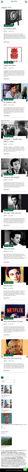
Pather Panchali (24, 457)
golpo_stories (7, 452)
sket (25, 462)
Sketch (3, 463)
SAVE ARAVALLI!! (5, 446)
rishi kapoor (23, 459)
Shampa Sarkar (11, 462)
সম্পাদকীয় (13, 466)
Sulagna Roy (19, 463)
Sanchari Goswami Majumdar (11, 461)
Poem (3, 458)
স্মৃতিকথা (18, 466)
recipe (14, 460)
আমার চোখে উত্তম (9, 249)
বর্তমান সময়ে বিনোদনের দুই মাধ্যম (13, 321)
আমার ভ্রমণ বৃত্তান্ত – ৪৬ (6, 396)
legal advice (9, 455)
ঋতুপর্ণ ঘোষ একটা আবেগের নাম (12, 358)
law (6, 455)
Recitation (18, 459)
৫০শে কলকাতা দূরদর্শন (10, 29)
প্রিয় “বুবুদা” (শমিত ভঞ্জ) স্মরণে (12, 213)
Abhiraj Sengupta (5, 450)
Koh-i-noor (14, 454)
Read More (7, 42)
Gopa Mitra (19, 453)
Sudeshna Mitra (11, 463)
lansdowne (3, 455)
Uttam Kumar (22, 465)
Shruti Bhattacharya (20, 462)
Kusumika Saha (21, 454)
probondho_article (14, 458)
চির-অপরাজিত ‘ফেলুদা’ (10, 102)
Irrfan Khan (10, 454)
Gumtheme (19, 470)
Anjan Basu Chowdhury (16, 450)
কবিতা (3, 466)
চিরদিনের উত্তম (8, 286)
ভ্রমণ (6, 466)
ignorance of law (4, 454)
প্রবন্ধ (11, 25)
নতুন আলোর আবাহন (4, 432)
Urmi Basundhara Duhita (12, 465)
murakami (20, 455)
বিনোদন (6, 25)
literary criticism (14, 455)
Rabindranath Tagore (6, 459)
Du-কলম (14, 1)
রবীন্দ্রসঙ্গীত (9, 466)
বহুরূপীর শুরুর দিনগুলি (10, 65)
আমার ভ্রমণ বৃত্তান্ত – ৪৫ (6, 410)
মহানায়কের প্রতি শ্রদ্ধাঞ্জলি (11, 177)
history (25, 453)
